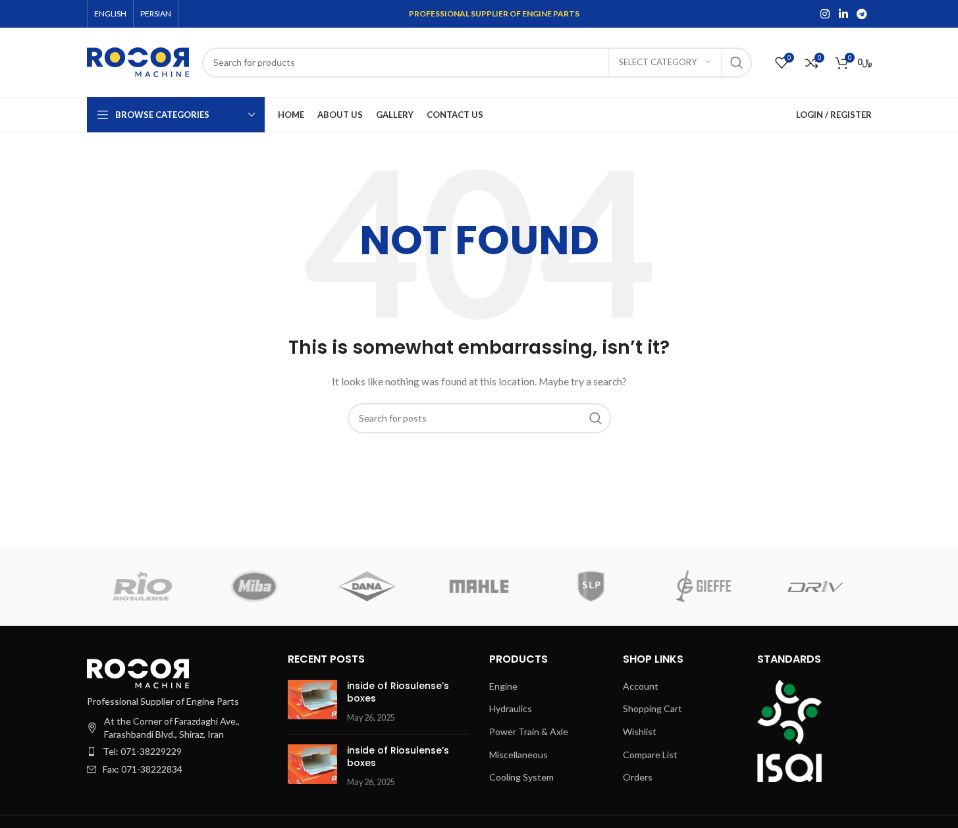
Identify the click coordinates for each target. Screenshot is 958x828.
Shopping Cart (652, 708)
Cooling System (521, 777)
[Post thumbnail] (312, 702)
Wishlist (639, 731)
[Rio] (142, 586)
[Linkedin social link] (843, 14)
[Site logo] (138, 61)
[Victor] (367, 586)
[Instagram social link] (825, 14)
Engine (503, 686)
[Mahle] (479, 586)
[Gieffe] (703, 586)
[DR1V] (815, 586)
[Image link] (138, 672)
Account (640, 686)
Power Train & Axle (528, 731)
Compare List (650, 754)
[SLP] (591, 586)
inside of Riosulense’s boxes (398, 692)
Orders (637, 777)
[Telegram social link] (861, 14)
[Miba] (255, 586)
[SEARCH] (737, 62)
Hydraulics (510, 708)
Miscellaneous (518, 754)
